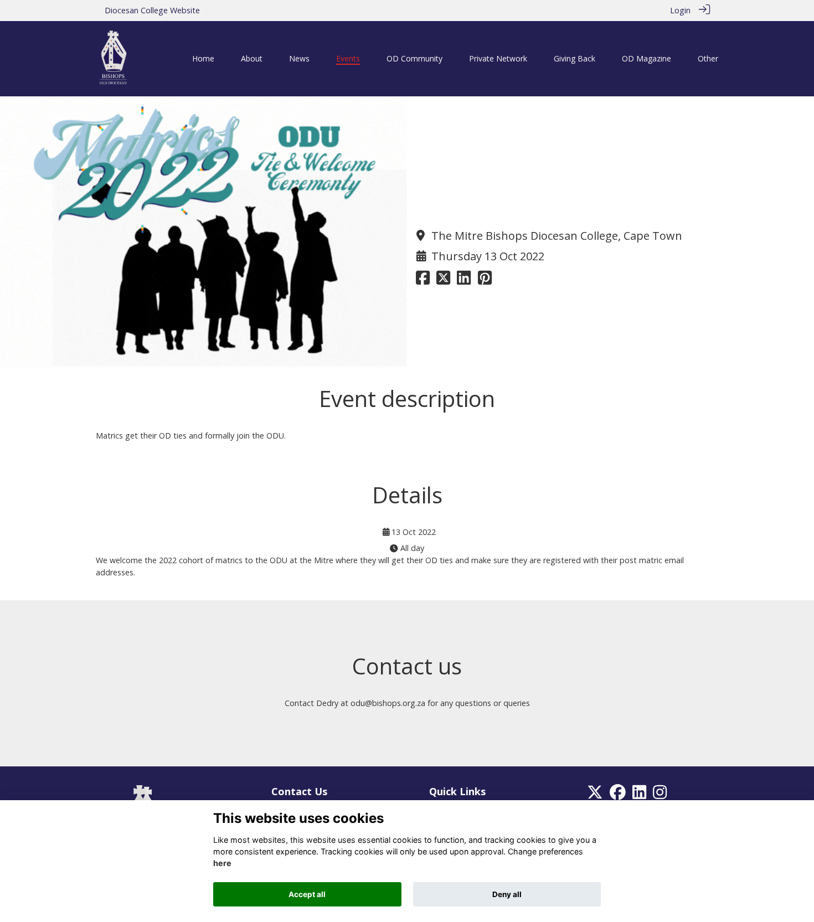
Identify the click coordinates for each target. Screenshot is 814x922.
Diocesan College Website (152, 10)
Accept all (307, 894)
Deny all (507, 894)
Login (680, 10)
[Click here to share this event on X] (443, 280)
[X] (595, 795)
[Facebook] (618, 795)
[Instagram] (660, 795)
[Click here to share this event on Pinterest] (485, 280)
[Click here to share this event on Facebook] (423, 280)
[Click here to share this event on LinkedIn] (464, 280)
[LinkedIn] (639, 795)
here (222, 863)
